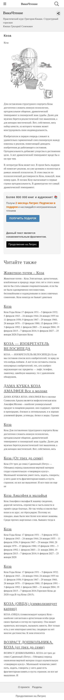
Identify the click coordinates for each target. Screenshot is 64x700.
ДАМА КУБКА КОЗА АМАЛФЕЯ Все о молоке (25, 388)
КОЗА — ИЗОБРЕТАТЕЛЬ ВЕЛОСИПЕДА (26, 346)
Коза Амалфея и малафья (25, 495)
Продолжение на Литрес (22, 244)
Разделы (37, 687)
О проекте (24, 687)
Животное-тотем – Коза (24, 272)
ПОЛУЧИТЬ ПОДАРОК (22, 218)
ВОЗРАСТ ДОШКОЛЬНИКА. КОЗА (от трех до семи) (28, 644)
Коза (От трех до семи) (23, 457)
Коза (8, 306)
